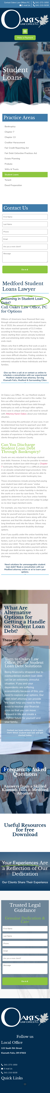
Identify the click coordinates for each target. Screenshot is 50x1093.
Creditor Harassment (15, 142)
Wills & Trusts (12, 169)
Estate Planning (12, 158)
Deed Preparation (13, 185)
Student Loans (12, 174)
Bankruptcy (10, 126)
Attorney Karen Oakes (16, 413)
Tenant (8, 180)
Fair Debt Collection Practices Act (21, 153)
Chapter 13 (10, 137)
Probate (8, 164)
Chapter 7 (9, 131)
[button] (25, 31)
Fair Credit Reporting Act (17, 147)
